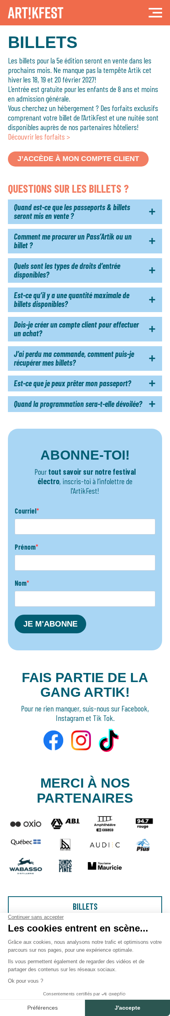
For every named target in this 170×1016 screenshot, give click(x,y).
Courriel (25, 510)
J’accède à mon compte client (78, 159)
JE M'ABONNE (50, 623)
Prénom (25, 547)
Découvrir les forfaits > (39, 136)
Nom (20, 583)
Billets (85, 906)
